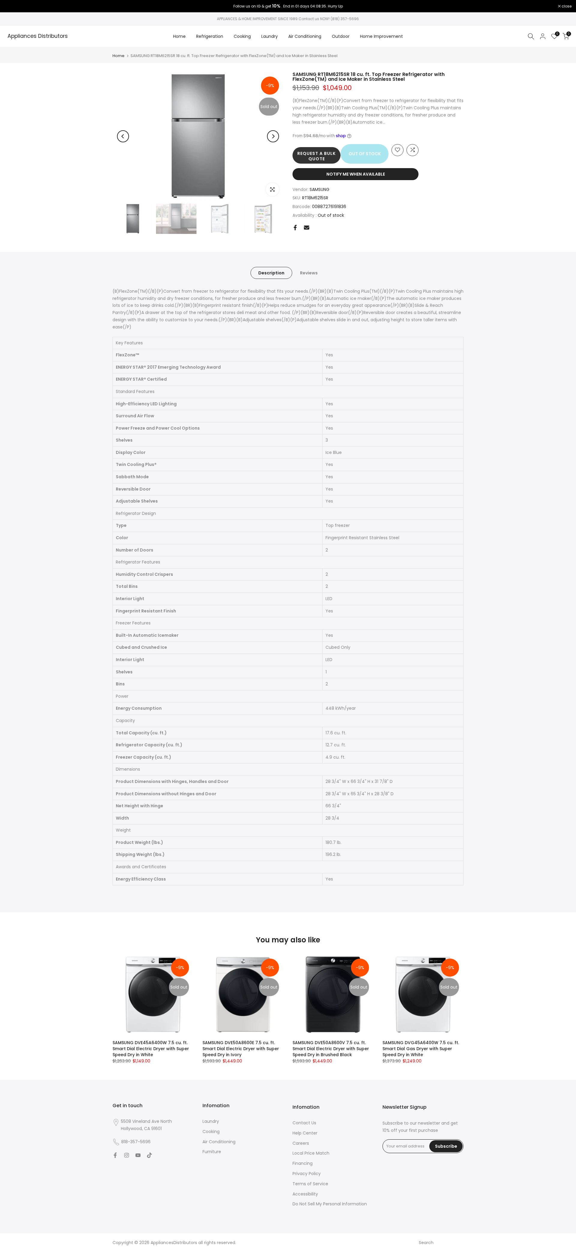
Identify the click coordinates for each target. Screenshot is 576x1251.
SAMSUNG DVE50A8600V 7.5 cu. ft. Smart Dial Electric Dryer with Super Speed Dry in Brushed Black (330, 1049)
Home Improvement (381, 36)
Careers (300, 1143)
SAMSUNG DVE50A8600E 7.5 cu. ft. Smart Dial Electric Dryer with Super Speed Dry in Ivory (240, 1049)
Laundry (269, 36)
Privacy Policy (306, 1174)
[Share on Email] (306, 227)
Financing (302, 1163)
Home (179, 36)
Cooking (242, 36)
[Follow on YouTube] (138, 1155)
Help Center (304, 1133)
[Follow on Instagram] (126, 1155)
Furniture (211, 1152)
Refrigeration (209, 36)
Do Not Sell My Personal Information (329, 1204)
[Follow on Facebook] (115, 1155)
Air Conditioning (304, 36)
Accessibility (305, 1194)
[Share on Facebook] (295, 227)
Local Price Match (310, 1153)
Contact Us (304, 1123)
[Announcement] (288, 6)
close (12, 6)
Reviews (309, 273)
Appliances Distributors (38, 36)
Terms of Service (310, 1184)
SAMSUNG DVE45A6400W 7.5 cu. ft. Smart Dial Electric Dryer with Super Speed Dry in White (150, 1049)
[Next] (273, 136)
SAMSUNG (319, 189)
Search (426, 1243)
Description (271, 273)
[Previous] (123, 136)
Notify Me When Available (355, 174)
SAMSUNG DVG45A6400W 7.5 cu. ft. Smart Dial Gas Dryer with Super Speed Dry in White (420, 1049)
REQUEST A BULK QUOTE (316, 156)
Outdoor (341, 36)
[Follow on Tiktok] (149, 1155)
